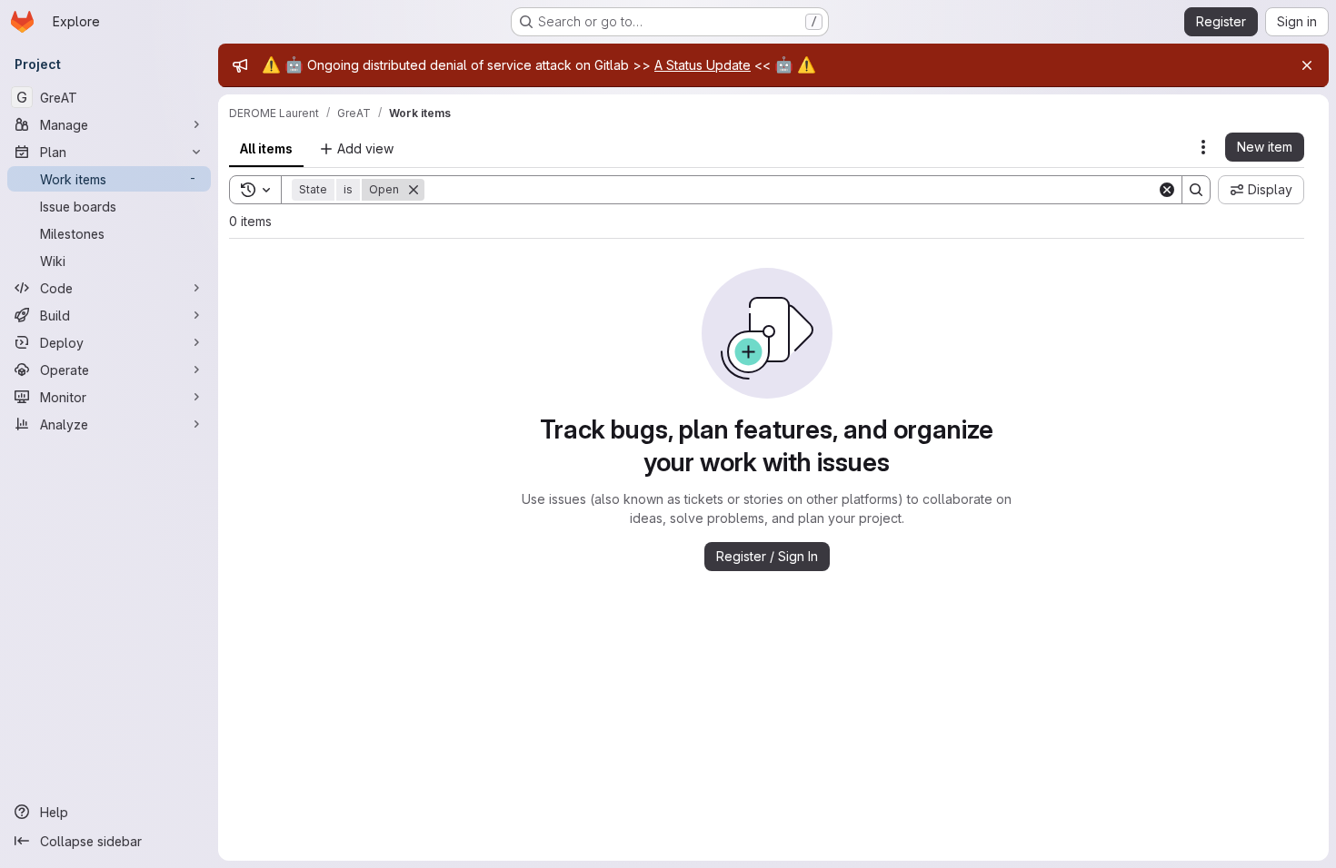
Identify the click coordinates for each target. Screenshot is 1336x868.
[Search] (1196, 189)
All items (266, 148)
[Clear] (1167, 190)
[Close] (1307, 65)
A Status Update (702, 65)
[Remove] (413, 190)
